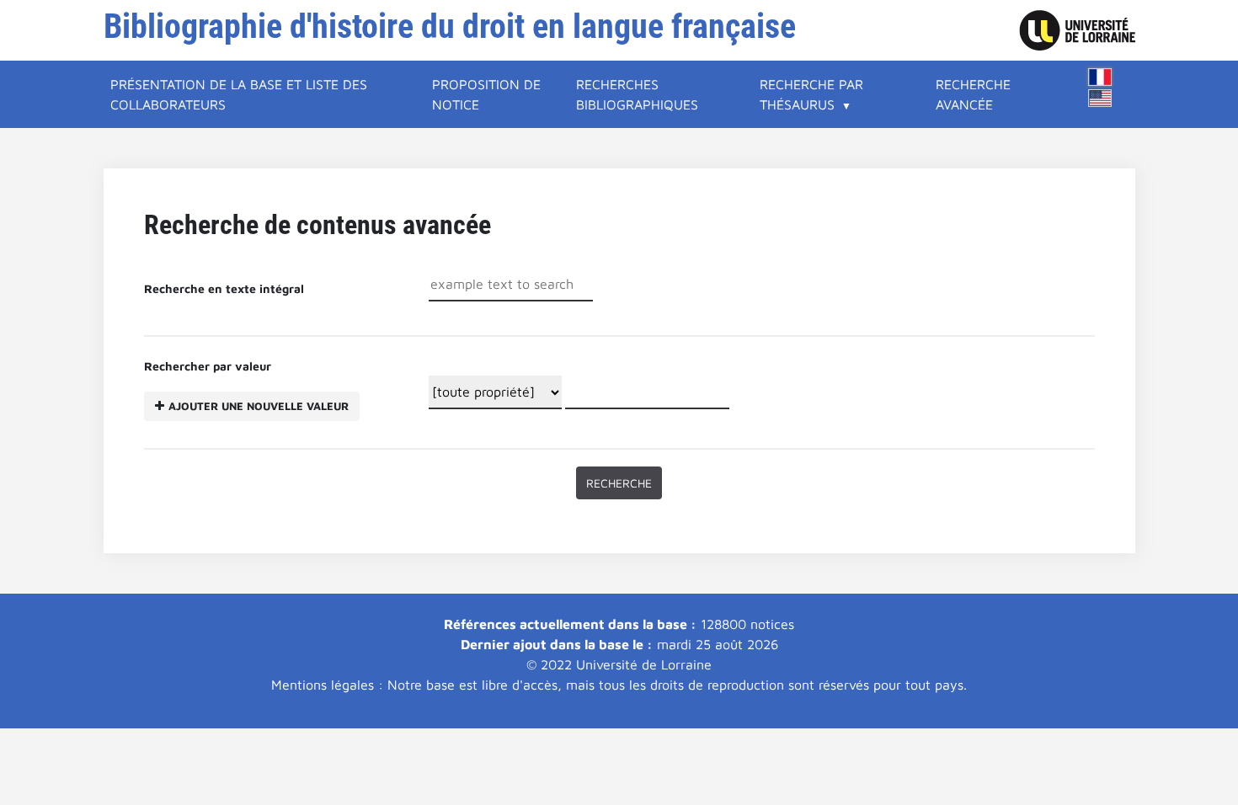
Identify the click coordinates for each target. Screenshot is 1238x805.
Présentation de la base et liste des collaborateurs (238, 94)
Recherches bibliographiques (637, 94)
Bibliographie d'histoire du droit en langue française (450, 26)
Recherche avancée (973, 94)
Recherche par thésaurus (811, 94)
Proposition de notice (486, 94)
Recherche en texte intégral (224, 288)
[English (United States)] (1100, 98)
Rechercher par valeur (246, 386)
